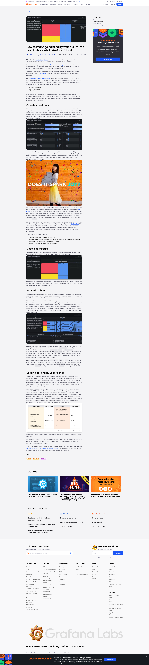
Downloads (79, 571)
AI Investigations (30, 604)
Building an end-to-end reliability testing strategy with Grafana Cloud (105, 495)
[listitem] (28, 459)
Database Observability (32, 588)
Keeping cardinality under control (101, 25)
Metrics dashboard (98, 21)
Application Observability (33, 579)
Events (94, 574)
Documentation (96, 566)
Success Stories (113, 576)
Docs (82, 4)
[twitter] (78, 55)
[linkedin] (85, 55)
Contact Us (112, 579)
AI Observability (47, 566)
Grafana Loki (75, 224)
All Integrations (63, 566)
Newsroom (112, 574)
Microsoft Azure (63, 576)
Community (95, 571)
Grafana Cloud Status (32, 609)
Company (88, 4)
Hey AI (110, 586)
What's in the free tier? (32, 571)
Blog (30, 12)
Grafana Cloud (43, 4)
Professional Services (115, 584)
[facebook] (81, 55)
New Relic (62, 584)
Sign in (113, 4)
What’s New (29, 607)
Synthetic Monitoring (31, 593)
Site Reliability (46, 591)
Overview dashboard (98, 19)
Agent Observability (31, 576)
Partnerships (112, 571)
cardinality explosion (42, 60)
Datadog (61, 581)
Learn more (75, 1)
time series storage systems (58, 65)
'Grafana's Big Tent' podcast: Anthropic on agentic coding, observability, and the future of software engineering (72, 497)
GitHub (77, 569)
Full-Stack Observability (49, 569)
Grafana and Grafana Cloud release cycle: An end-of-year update (42, 495)
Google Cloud (63, 574)
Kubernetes (62, 579)
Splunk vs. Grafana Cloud (116, 617)
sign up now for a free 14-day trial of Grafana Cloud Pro (42, 448)
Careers (111, 569)
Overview (28, 566)
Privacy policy (110, 557)
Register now (108, 59)
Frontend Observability (32, 591)
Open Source (67, 4)
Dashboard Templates (82, 574)
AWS (60, 571)
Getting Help (112, 581)
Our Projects (79, 566)
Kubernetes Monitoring (32, 581)
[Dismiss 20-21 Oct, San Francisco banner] (120, 31)
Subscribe (118, 553)
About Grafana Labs (114, 566)
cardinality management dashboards (39, 78)
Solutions (52, 4)
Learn (75, 4)
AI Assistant (29, 574)
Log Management (47, 594)
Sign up (120, 4)
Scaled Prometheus (48, 585)
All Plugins (62, 569)
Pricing (60, 4)
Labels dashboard (97, 23)
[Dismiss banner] (146, 656)
